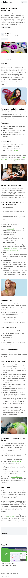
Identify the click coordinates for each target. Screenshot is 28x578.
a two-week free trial (16, 477)
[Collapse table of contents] (3, 59)
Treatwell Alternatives (8, 563)
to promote (20, 400)
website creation (16, 461)
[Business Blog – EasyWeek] (7, 2)
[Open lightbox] (25, 44)
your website (7, 353)
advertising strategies (11, 248)
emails (4, 376)
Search (22, 2)
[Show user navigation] (25, 2)
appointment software (12, 409)
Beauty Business (6, 27)
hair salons (16, 150)
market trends (10, 229)
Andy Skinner (5, 565)
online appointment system (13, 250)
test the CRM (10, 516)
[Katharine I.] (2, 34)
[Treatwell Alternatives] (14, 554)
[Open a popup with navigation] (2, 2)
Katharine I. (10, 33)
